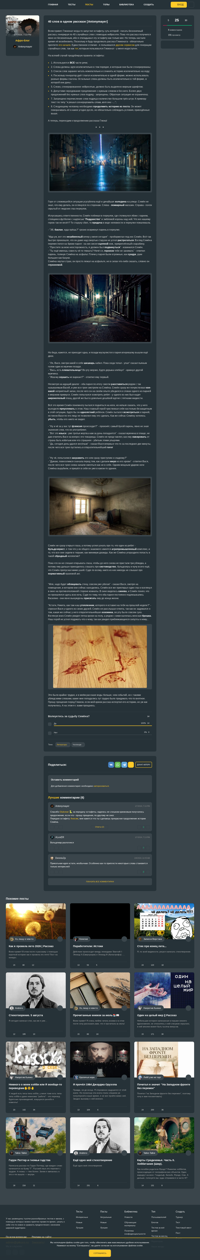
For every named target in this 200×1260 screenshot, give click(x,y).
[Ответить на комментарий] (52, 848)
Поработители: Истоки (88, 946)
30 (162, 1034)
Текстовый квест (184, 1227)
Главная (53, 4)
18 (162, 965)
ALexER (59, 837)
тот (76, 48)
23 (14, 1110)
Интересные (82, 1217)
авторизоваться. (102, 786)
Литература (62, 745)
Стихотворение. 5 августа (26, 1015)
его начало (65, 45)
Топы (106, 4)
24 (143, 965)
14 (78, 1186)
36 (162, 1110)
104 (88, 1110)
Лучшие (79, 1227)
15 (14, 965)
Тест (178, 1222)
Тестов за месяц (159, 1236)
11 (34, 1186)
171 (152, 1034)
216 (24, 1186)
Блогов (154, 1222)
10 (34, 1034)
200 (152, 1110)
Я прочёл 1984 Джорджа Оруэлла (95, 1084)
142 (24, 1110)
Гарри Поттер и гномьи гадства (29, 1160)
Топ (153, 1211)
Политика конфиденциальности (135, 1232)
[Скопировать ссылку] (148, 22)
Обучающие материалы (130, 1224)
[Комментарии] (60, 939)
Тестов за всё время (157, 1229)
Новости (128, 1217)
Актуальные (106, 1217)
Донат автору (143, 765)
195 (24, 1034)
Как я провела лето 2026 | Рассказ (31, 946)
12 (33, 965)
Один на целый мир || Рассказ (157, 1015)
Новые (79, 1222)
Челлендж (77, 745)
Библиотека (126, 4)
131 (152, 1186)
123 (152, 965)
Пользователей (158, 1217)
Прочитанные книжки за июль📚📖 (96, 1015)
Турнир (179, 1217)
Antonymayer (62, 806)
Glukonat (66, 812)
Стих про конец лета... (151, 946)
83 (88, 1034)
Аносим (74, 818)
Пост (178, 1233)
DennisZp (60, 858)
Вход (180, 4)
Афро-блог (22, 40)
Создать (149, 4)
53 (88, 965)
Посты (89, 4)
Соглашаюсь (100, 1253)
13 (78, 965)
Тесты (72, 4)
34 (34, 1110)
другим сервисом (125, 45)
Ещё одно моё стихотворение (92, 1160)
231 (88, 1186)
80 (24, 965)
